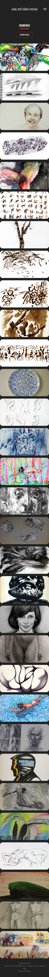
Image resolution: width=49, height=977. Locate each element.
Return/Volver (24, 35)
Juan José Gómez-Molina (24, 9)
